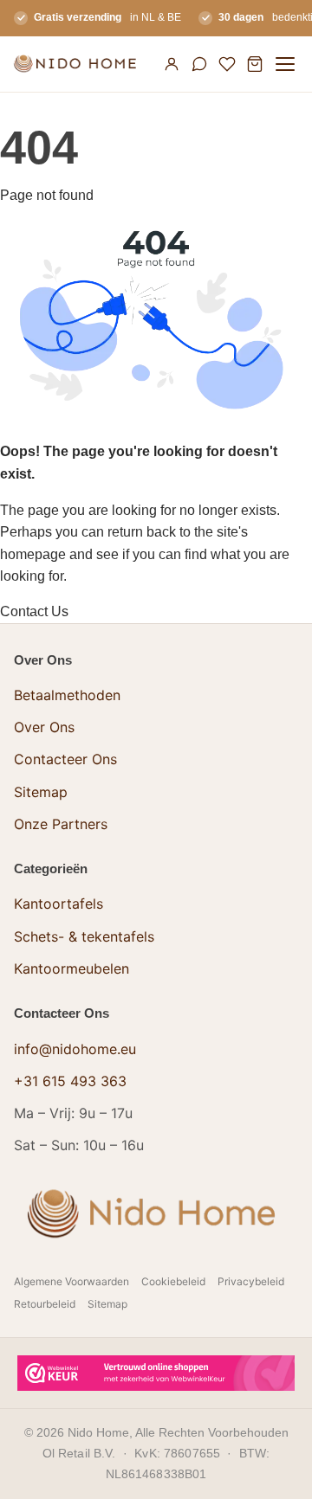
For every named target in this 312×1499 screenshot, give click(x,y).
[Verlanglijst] (227, 64)
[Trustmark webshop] (156, 1373)
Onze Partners (60, 824)
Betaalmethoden (67, 695)
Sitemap (41, 792)
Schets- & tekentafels (84, 936)
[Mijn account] (171, 64)
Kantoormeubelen (71, 968)
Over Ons (44, 727)
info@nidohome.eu (75, 1049)
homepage (33, 554)
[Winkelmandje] (255, 64)
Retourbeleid (44, 1303)
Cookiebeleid (173, 1281)
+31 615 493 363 (70, 1081)
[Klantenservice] (199, 64)
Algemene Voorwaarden (71, 1281)
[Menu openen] (285, 64)
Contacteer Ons (65, 759)
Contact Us (34, 611)
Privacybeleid (251, 1281)
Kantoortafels (58, 903)
